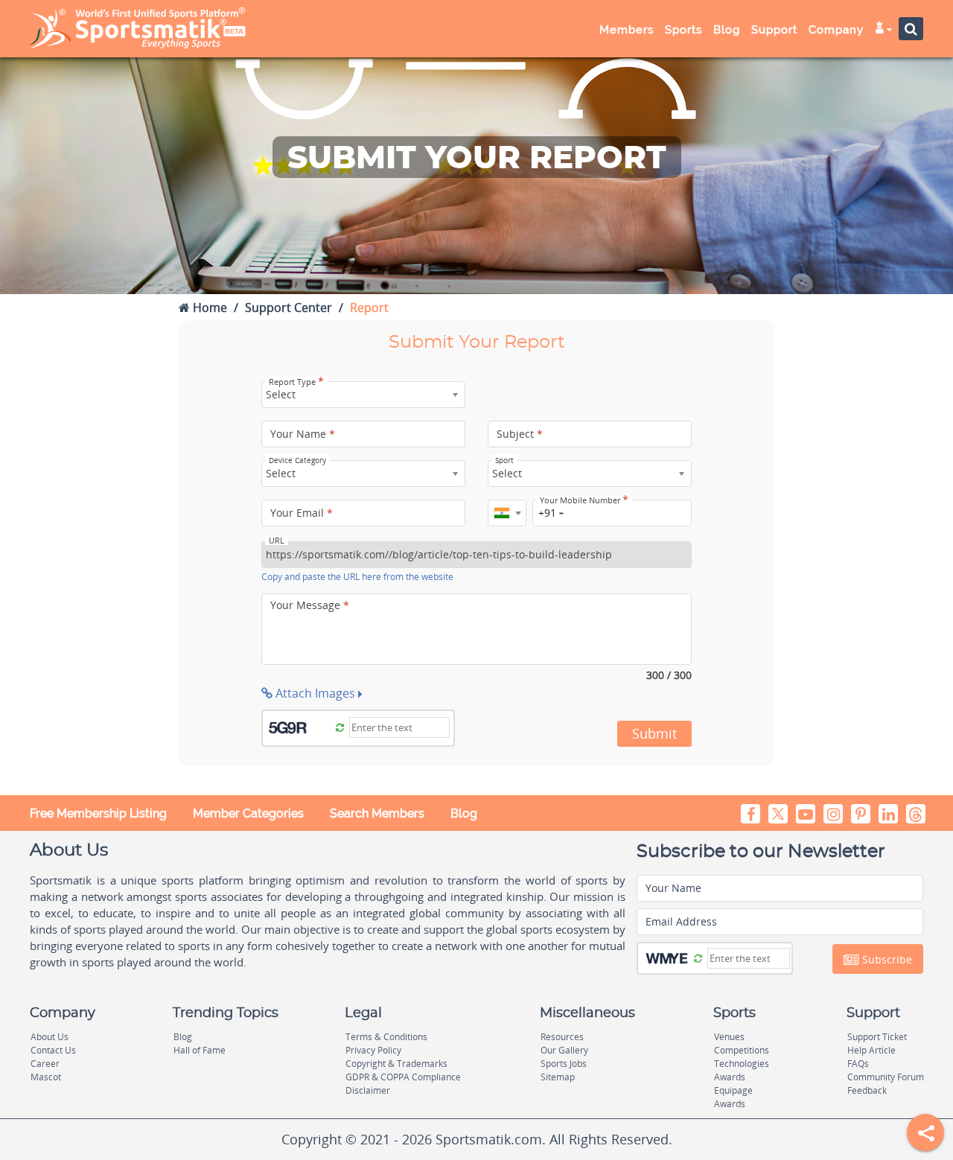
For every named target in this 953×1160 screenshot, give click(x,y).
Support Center (288, 307)
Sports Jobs (564, 1063)
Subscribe (885, 959)
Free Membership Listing (98, 813)
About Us (49, 1036)
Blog (463, 813)
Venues (729, 1036)
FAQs (858, 1063)
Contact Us (53, 1050)
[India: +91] (507, 513)
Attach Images (315, 693)
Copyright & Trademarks (396, 1063)
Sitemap (558, 1077)
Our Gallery (564, 1050)
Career (45, 1063)
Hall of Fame (199, 1050)
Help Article (871, 1050)
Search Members (377, 813)
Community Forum (885, 1077)
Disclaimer (367, 1090)
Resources (562, 1036)
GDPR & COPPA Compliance (403, 1077)
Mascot (46, 1077)
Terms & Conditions (386, 1036)
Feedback (867, 1090)
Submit (654, 733)
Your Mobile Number (584, 500)
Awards (729, 1077)
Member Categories (248, 813)
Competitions (741, 1050)
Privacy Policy (373, 1050)
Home (208, 307)
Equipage (733, 1090)
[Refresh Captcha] (340, 727)
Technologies (741, 1063)
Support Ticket (877, 1036)
